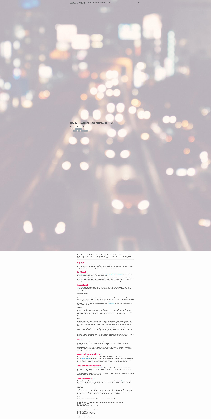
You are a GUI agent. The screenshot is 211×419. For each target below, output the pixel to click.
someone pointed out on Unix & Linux (114, 274)
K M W (77, 2)
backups (75, 130)
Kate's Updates (78, 129)
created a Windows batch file (96, 368)
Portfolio (96, 2)
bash (79, 130)
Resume (90, 2)
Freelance (103, 2)
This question (111, 303)
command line (84, 130)
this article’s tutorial (85, 358)
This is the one (80, 287)
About (108, 2)
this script (82, 274)
